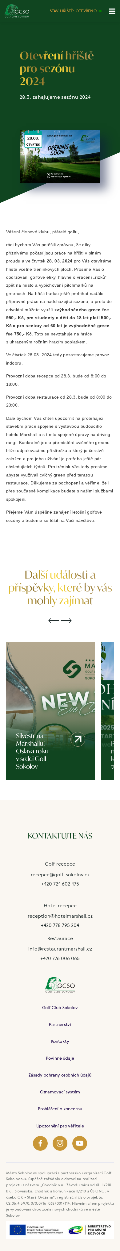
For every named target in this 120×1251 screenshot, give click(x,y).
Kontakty (60, 1041)
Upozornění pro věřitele (60, 1126)
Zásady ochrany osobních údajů (60, 1075)
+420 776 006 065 (60, 958)
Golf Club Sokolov (60, 1007)
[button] (54, 620)
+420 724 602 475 (60, 883)
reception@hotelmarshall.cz (60, 915)
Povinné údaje (60, 1058)
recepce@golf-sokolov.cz (60, 874)
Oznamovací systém (60, 1092)
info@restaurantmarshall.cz (60, 948)
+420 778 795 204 (60, 925)
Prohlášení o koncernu (60, 1108)
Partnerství (60, 1024)
